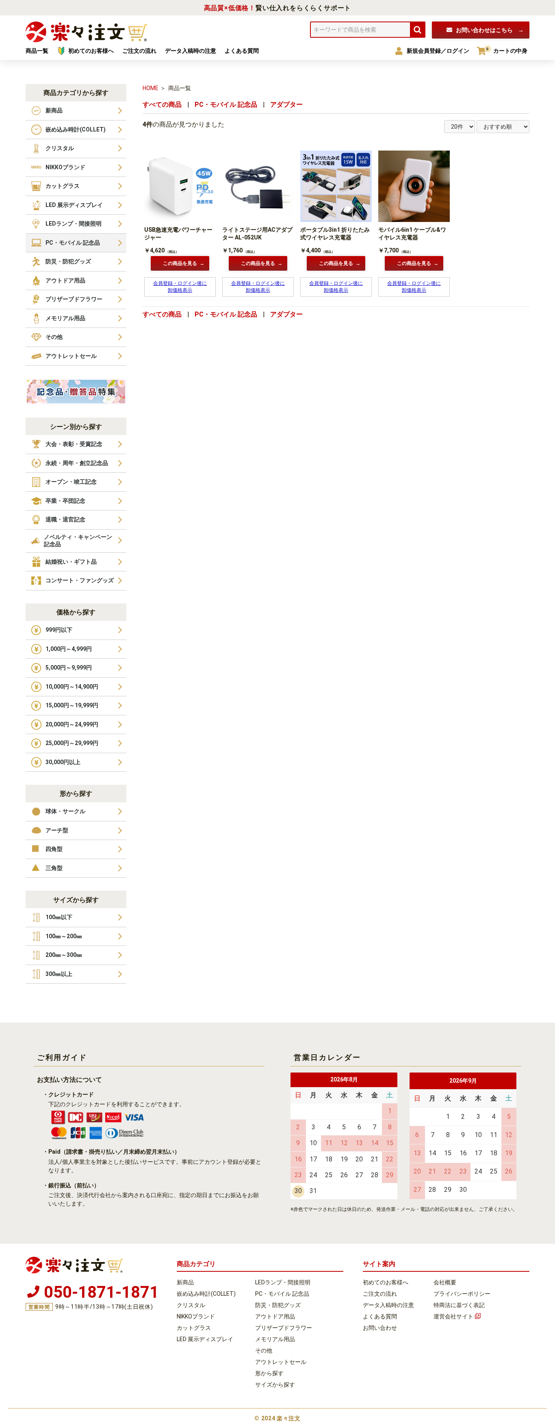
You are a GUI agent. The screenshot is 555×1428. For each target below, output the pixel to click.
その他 (263, 1350)
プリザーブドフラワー (283, 1328)
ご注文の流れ (380, 1293)
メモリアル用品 (275, 1339)
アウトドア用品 (275, 1316)
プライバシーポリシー (462, 1293)
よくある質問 (380, 1316)
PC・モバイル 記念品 (226, 104)
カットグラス (194, 1328)
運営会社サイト (453, 1316)
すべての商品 (162, 104)
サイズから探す (275, 1384)
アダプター (286, 104)
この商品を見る (180, 263)
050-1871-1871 (101, 1291)
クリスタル (191, 1305)
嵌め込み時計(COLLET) (206, 1293)
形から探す (269, 1373)
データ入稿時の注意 (388, 1305)
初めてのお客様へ (385, 1282)
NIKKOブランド (196, 1316)
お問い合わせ (484, 30)
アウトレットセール (280, 1362)
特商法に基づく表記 (459, 1305)
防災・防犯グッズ (278, 1305)
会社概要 (445, 1282)
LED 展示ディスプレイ (205, 1339)
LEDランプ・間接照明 (282, 1282)
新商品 (185, 1282)
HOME (150, 88)
